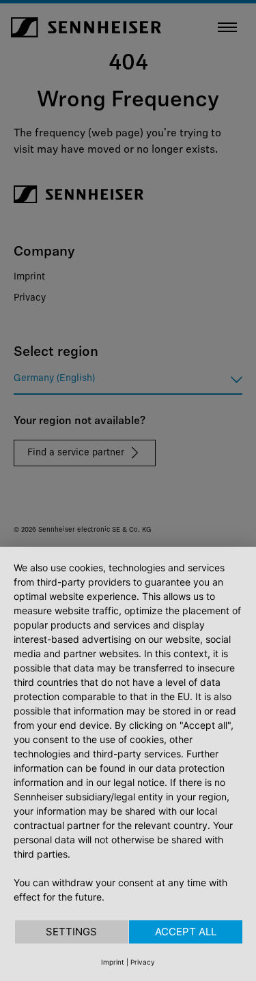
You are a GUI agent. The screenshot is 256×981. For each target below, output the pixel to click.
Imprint (112, 962)
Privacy (142, 962)
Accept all (185, 931)
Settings (71, 931)
